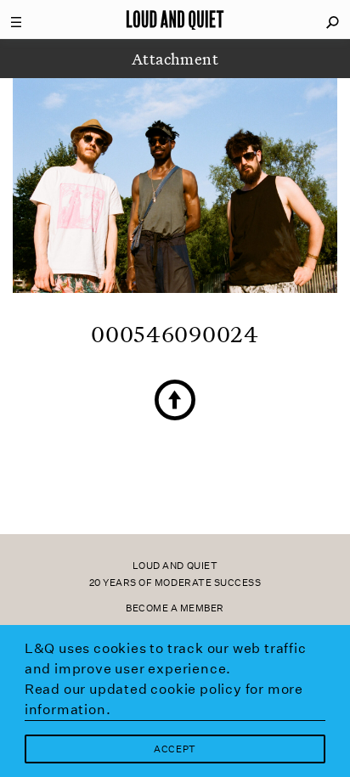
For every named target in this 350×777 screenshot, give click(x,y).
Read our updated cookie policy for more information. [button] (164, 699)
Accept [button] (174, 749)
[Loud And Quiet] (175, 19)
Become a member (175, 608)
